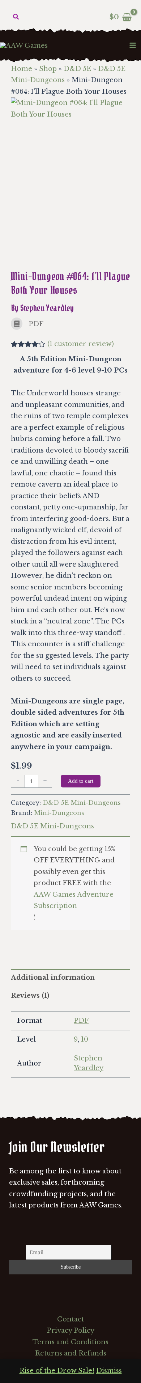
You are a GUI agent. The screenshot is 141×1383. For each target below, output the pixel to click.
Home (21, 69)
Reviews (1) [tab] (30, 996)
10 (84, 1039)
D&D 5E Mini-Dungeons (82, 802)
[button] (16, 17)
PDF (81, 1021)
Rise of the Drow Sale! (57, 1371)
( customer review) (80, 344)
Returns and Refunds (70, 1353)
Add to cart (80, 781)
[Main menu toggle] (133, 45)
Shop (48, 69)
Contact (70, 1319)
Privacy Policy (70, 1330)
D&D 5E (77, 69)
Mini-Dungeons (59, 812)
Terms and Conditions (70, 1342)
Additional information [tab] (53, 977)
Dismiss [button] (109, 1371)
